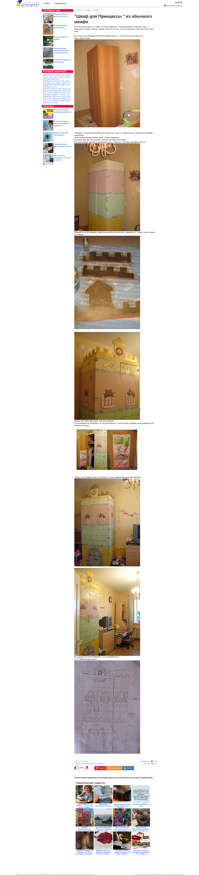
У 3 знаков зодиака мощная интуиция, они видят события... (122, 852)
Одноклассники (116, 768)
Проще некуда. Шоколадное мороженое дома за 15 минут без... (141, 829)
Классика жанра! (52, 102)
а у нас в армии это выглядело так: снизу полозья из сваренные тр (69, 98)
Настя (155, 761)
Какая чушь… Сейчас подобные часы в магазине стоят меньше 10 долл (71, 83)
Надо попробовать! (53, 79)
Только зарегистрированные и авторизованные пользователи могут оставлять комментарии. (113, 778)
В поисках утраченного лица (140, 805)
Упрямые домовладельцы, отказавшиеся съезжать (84, 829)
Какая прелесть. (52, 87)
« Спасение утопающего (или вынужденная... (89, 763)
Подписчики (60, 3)
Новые (79, 10)
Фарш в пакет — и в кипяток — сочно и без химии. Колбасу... (84, 805)
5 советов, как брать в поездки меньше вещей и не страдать (141, 852)
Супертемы (48, 106)
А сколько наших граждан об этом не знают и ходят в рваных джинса (70, 77)
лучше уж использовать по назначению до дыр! (63, 75)
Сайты (47, 3)
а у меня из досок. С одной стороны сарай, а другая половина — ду (70, 100)
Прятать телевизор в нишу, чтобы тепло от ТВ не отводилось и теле (70, 81)
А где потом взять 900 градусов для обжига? (62, 89)
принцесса (84, 761)
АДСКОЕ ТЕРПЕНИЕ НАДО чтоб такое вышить (62, 85)
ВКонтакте (130, 768)
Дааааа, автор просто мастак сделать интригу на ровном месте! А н (70, 96)
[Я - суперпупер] (28, 6)
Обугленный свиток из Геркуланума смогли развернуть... (122, 805)
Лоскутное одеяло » (150, 763)
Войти (178, 2)
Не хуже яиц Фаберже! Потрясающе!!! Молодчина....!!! (65, 91)
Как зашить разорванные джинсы (103, 805)
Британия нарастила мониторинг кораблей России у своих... (103, 829)
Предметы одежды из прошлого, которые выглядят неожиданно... (84, 852)
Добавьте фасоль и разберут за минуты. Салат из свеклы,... (103, 852)
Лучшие (96, 10)
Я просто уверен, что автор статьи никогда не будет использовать (69, 95)
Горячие (87, 10)
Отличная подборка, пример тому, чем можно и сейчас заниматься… (70, 93)
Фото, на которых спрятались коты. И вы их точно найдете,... (122, 829)
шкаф (79, 761)
